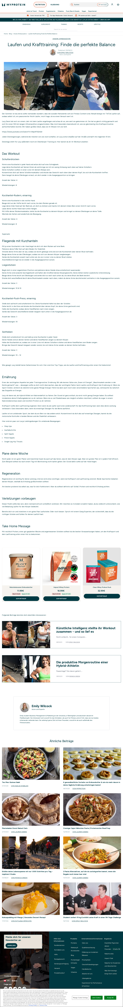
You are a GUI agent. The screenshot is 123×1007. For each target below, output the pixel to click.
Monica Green (74, 676)
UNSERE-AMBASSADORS (61, 39)
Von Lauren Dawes (19, 832)
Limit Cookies (96, 997)
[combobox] (89, 4)
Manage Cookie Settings (80, 997)
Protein (41, 11)
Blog (10, 34)
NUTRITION (40, 5)
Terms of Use (43, 1005)
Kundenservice (59, 945)
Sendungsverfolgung (61, 964)
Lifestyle (97, 24)
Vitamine (61, 11)
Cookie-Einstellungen (12, 976)
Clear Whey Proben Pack (102, 587)
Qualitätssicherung (88, 947)
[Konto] (112, 4)
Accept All (110, 997)
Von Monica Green (19, 878)
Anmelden (11, 945)
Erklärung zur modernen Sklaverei (90, 953)
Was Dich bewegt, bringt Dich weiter (111, 972)
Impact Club (109, 958)
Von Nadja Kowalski (19, 786)
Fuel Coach (104, 4)
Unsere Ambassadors (20, 34)
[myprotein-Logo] (13, 4)
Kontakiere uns (59, 950)
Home (6, 34)
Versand (57, 968)
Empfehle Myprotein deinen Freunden (112, 946)
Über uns (85, 943)
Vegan (84, 11)
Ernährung (26, 24)
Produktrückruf (59, 973)
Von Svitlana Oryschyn (21, 921)
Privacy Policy (33, 1005)
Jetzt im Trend (31, 11)
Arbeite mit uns (87, 974)
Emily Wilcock (74, 642)
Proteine (74, 943)
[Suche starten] (72, 4)
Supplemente (50, 11)
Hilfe (56, 954)
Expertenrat (92, 11)
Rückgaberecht (59, 959)
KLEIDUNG (55, 5)
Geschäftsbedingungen (90, 964)
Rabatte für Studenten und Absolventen (112, 964)
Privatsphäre (86, 960)
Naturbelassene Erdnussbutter (21, 587)
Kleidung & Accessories (75, 949)
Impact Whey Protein (61, 587)
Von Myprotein (78, 788)
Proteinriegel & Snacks (75, 961)
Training (64, 24)
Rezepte (80, 24)
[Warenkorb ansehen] (118, 4)
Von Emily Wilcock (65, 52)
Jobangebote (86, 978)
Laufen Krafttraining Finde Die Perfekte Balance (42, 34)
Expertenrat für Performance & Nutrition (92, 984)
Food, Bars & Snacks (72, 11)
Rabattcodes (109, 954)
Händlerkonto (86, 969)
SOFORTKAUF (21, 598)
